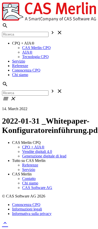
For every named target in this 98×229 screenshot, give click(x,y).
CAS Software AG (37, 187)
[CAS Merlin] (49, 20)
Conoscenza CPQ (26, 70)
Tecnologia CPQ (35, 57)
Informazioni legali (27, 209)
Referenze (20, 66)
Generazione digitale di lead (44, 156)
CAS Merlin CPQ (36, 48)
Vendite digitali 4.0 (37, 151)
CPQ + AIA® (33, 147)
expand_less (5, 223)
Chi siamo (20, 75)
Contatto (29, 178)
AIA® (27, 52)
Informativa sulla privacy (32, 213)
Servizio (18, 61)
